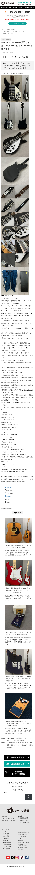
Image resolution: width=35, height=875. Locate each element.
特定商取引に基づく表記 (8, 820)
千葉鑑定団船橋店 (18, 786)
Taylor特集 (6, 838)
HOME (3, 29)
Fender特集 (6, 834)
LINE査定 (21, 840)
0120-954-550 (20, 11)
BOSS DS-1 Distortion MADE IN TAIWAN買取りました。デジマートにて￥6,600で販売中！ (18, 723)
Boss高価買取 (7, 849)
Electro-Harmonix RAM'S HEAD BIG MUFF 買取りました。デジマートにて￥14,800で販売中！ (20, 745)
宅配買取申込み (22, 845)
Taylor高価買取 (7, 846)
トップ (5, 831)
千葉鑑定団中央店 (18, 790)
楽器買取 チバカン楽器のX (19, 773)
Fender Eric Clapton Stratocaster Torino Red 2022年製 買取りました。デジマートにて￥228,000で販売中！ (18, 590)
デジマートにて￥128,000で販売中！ (12, 73)
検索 (5, 792)
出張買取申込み (22, 847)
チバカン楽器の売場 (23, 822)
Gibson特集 (6, 836)
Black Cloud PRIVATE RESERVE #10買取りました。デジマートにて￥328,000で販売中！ (18, 679)
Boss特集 (5, 840)
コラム (20, 838)
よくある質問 (22, 836)
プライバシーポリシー (8, 818)
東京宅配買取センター (24, 832)
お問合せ (20, 849)
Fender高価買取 (7, 842)
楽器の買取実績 (11, 29)
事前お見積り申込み (23, 843)
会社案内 (4, 816)
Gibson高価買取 (7, 844)
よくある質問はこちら (17, 23)
